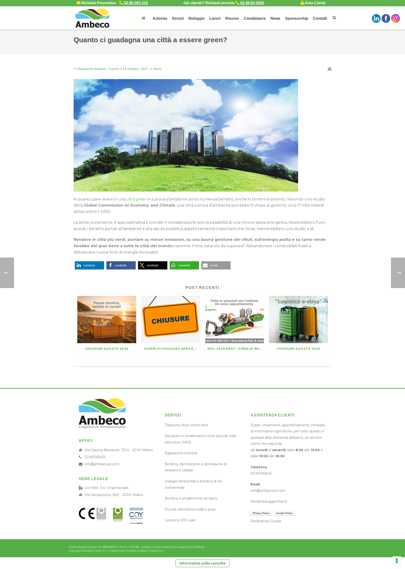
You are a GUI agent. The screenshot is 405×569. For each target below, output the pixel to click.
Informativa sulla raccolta (202, 563)
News (275, 18)
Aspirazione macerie (181, 453)
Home (143, 18)
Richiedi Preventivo (98, 3)
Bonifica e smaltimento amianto (191, 498)
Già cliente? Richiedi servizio (224, 3)
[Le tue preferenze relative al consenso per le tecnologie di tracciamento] (396, 560)
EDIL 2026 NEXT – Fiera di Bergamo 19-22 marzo (235, 348)
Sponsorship (296, 18)
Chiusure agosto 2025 (298, 348)
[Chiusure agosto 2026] (106, 319)
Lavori (215, 18)
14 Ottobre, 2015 (135, 69)
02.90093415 (95, 457)
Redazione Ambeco (92, 69)
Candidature (255, 18)
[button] (89, 265)
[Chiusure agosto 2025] (298, 319)
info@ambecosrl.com (102, 464)
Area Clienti (314, 3)
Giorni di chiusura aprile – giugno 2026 (172, 348)
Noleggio (196, 18)
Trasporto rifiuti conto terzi (186, 425)
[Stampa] (329, 69)
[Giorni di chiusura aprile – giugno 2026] (170, 319)
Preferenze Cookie (266, 521)
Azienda (160, 18)
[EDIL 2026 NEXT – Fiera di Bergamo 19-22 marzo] (234, 319)
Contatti (320, 18)
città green (137, 199)
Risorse (232, 18)
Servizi (178, 18)
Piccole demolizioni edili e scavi (190, 509)
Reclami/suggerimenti (269, 501)
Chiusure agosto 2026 (106, 348)
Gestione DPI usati (180, 520)
